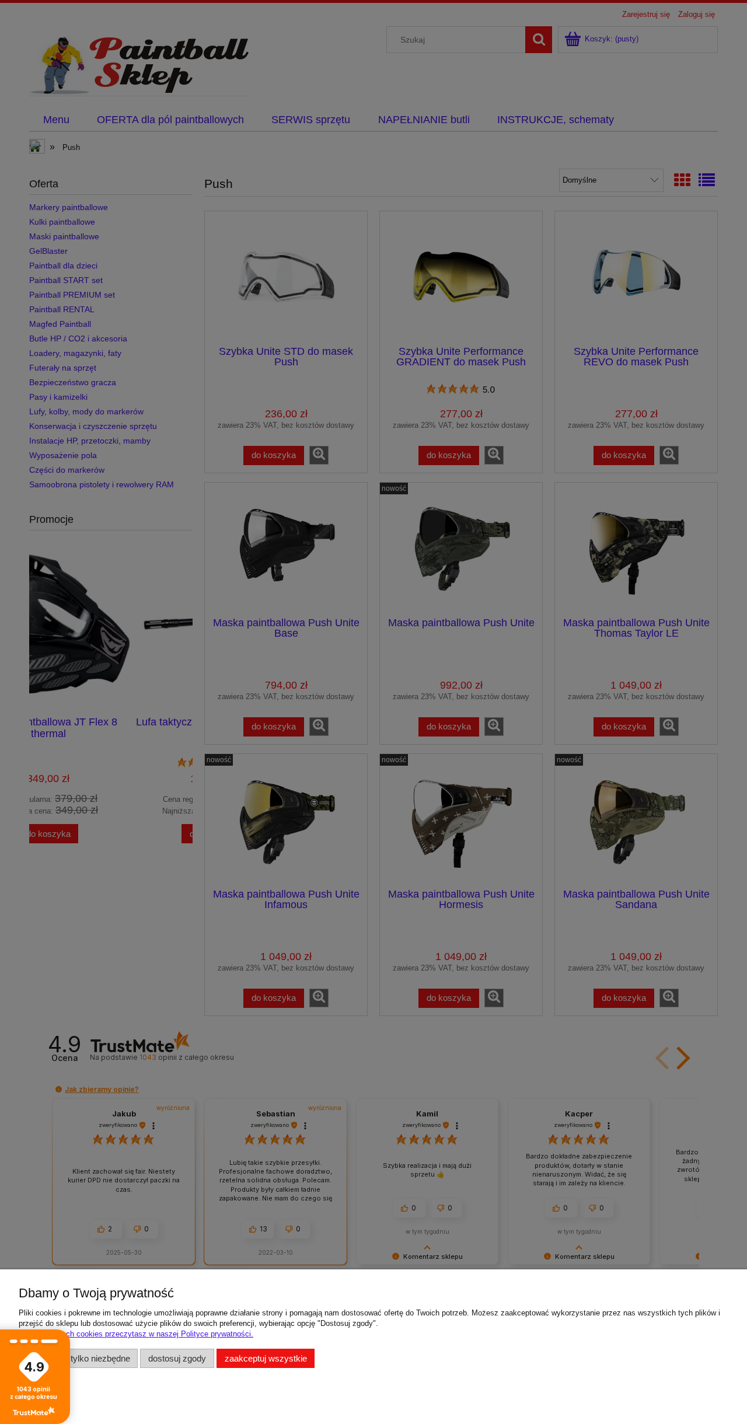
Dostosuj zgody (177, 1358)
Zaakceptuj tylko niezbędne (78, 1358)
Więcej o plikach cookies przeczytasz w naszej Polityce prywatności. (136, 1333)
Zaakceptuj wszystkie (266, 1358)
